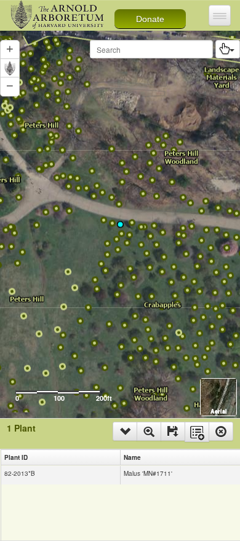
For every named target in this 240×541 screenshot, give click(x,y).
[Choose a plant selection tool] (227, 49)
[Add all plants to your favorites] (197, 432)
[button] (10, 86)
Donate (150, 19)
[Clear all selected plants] (221, 431)
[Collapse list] (125, 431)
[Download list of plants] (173, 431)
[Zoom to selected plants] (149, 431)
